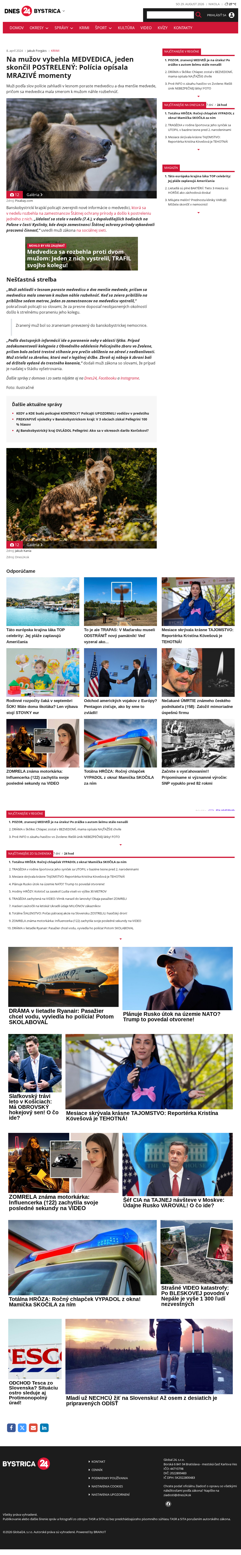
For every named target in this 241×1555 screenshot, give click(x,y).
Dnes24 (90, 378)
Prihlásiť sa (217, 15)
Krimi (84, 27)
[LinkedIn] (44, 1428)
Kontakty (183, 27)
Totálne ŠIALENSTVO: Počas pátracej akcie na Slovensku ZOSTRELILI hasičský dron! (69, 913)
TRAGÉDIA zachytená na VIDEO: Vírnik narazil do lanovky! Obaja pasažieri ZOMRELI (69, 899)
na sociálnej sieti (91, 230)
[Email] (33, 1428)
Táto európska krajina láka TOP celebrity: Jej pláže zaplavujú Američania (199, 178)
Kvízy (163, 27)
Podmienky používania (109, 1478)
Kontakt (98, 1461)
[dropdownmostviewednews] (198, 96)
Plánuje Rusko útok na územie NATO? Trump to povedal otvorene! (58, 884)
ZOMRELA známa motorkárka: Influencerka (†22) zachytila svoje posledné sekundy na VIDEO (76, 921)
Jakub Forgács (37, 50)
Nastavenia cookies (107, 1486)
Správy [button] (62, 27)
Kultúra (126, 27)
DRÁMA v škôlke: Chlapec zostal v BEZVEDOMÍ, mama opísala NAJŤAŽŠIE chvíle (200, 74)
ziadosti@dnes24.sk (177, 1495)
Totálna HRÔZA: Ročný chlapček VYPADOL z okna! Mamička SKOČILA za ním (201, 115)
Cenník (97, 1470)
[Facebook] (11, 1428)
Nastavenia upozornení (110, 1494)
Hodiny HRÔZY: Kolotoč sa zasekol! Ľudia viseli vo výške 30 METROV (59, 891)
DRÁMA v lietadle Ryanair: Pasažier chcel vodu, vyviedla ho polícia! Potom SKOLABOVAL (73, 928)
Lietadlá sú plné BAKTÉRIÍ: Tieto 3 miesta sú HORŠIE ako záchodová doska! (198, 190)
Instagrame (129, 378)
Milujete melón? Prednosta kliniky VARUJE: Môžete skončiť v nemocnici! (197, 202)
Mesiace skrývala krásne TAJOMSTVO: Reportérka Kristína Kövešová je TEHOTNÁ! (198, 139)
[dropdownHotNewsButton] (198, 213)
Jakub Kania (23, 551)
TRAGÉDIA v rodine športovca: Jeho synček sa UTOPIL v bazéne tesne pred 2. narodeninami (199, 127)
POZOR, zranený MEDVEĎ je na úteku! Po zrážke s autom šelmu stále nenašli (199, 62)
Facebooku (107, 378)
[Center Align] (198, 15)
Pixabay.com (24, 200)
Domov (17, 27)
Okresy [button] (37, 27)
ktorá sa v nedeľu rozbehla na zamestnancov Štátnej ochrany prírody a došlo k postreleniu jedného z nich (78, 213)
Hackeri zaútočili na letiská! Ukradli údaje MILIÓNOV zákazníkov (56, 906)
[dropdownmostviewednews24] (198, 150)
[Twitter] (22, 1428)
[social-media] (167, 1504)
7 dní (209, 105)
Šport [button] (102, 27)
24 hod (222, 105)
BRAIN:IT (100, 1532)
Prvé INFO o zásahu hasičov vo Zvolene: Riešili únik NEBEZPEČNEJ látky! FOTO (200, 85)
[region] (63, 11)
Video (146, 27)
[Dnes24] (47, 11)
